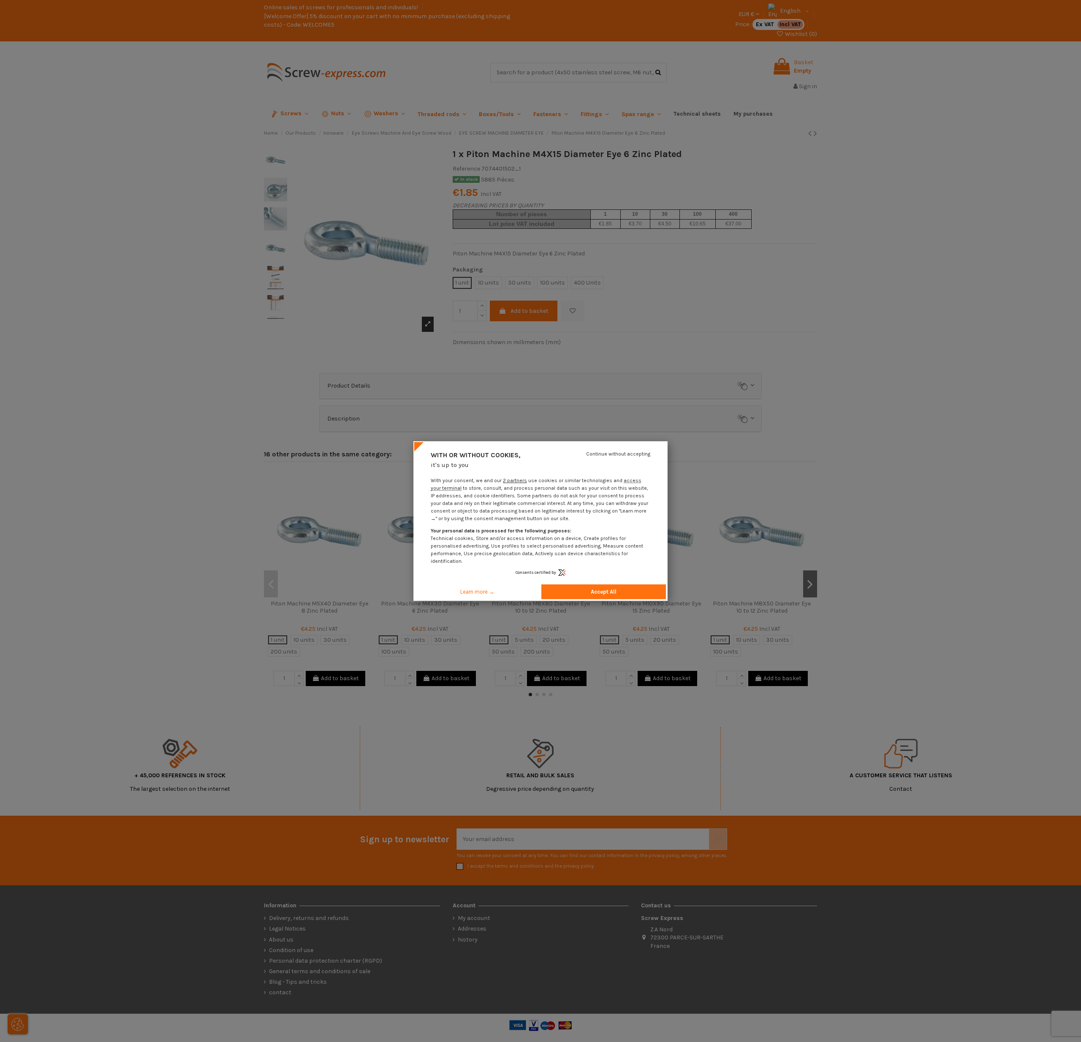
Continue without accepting (618, 454)
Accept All (604, 592)
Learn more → (477, 592)
